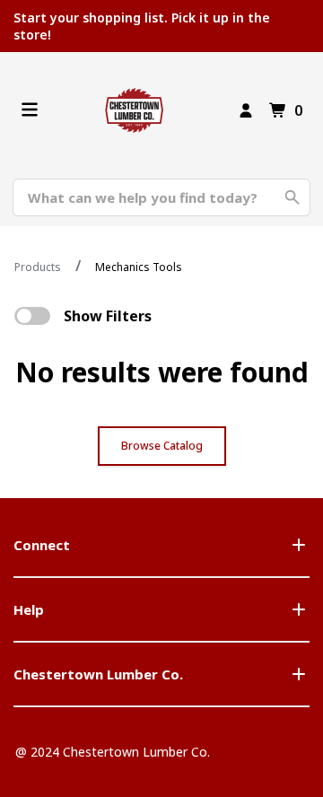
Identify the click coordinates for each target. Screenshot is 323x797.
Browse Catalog (162, 445)
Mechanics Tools (138, 267)
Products (37, 267)
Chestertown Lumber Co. (98, 674)
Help (28, 609)
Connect (41, 545)
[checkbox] (32, 316)
